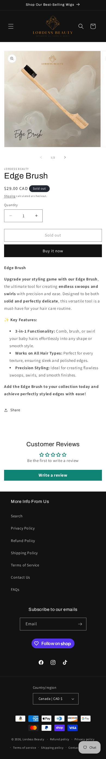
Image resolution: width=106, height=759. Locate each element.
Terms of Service (25, 565)
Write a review (53, 475)
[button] (11, 26)
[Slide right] (65, 157)
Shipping (9, 196)
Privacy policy (84, 739)
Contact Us (20, 577)
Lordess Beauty (33, 739)
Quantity (11, 205)
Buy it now (53, 250)
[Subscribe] (80, 624)
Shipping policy (52, 748)
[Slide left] (41, 157)
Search (17, 516)
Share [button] (15, 409)
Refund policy (59, 739)
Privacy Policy (23, 528)
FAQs (15, 589)
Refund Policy (23, 540)
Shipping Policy (24, 552)
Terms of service (24, 748)
